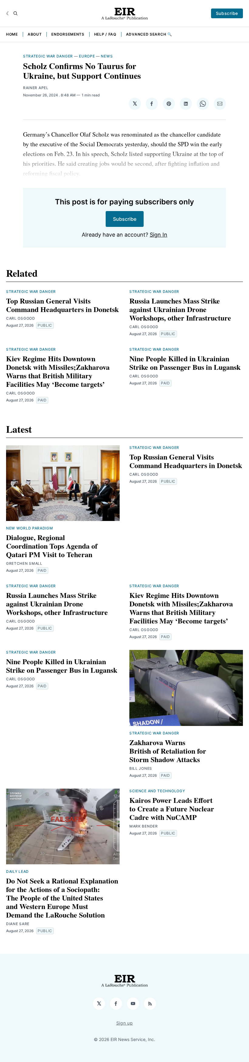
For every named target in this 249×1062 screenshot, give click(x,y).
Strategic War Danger (48, 56)
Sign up (124, 1023)
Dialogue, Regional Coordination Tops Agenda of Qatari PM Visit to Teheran (51, 546)
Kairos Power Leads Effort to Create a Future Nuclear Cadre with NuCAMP (171, 808)
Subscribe (227, 13)
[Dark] (8, 13)
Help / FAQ (105, 34)
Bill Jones (140, 768)
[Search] (15, 13)
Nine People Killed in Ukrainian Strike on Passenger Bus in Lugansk (184, 362)
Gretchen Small (24, 563)
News (107, 56)
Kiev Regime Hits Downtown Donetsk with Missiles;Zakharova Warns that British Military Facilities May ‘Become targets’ (58, 371)
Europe (87, 56)
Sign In (158, 234)
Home (12, 34)
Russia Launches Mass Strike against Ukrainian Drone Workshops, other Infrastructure (180, 309)
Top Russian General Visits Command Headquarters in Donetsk (62, 304)
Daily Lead (17, 871)
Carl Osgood (20, 318)
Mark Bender (143, 826)
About (35, 34)
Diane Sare (17, 923)
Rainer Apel (36, 87)
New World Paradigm (29, 528)
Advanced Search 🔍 (149, 34)
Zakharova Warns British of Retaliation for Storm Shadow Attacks (167, 751)
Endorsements (67, 34)
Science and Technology (157, 791)
